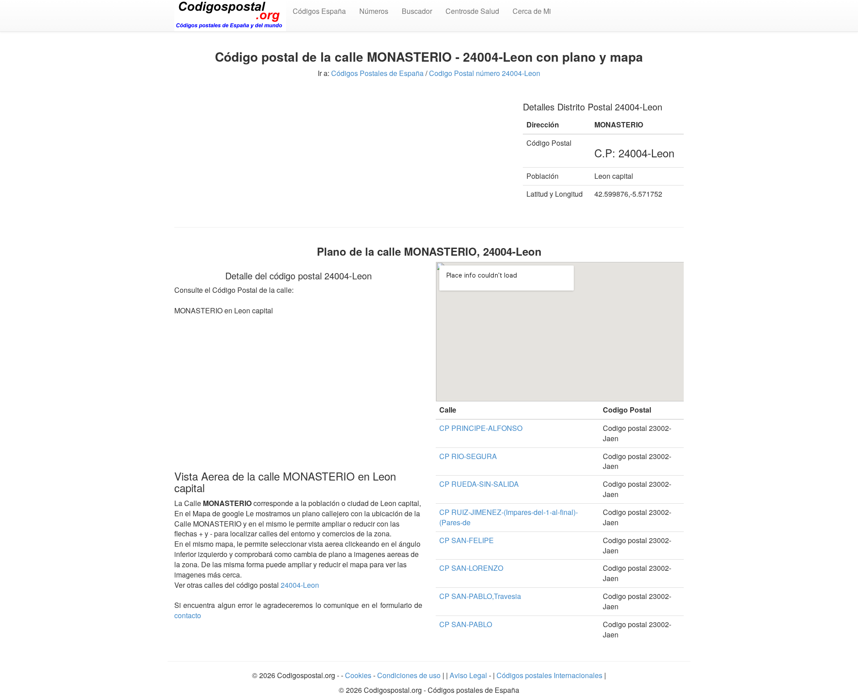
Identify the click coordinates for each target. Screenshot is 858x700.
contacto (187, 615)
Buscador (417, 11)
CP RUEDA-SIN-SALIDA (479, 484)
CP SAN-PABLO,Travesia (480, 596)
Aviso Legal (469, 675)
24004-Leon (300, 585)
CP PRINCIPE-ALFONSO (480, 428)
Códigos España (319, 11)
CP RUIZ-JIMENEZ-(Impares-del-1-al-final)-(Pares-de (508, 517)
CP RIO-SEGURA (468, 456)
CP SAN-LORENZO (471, 568)
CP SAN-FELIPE (466, 540)
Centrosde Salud (472, 11)
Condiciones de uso (409, 675)
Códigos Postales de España (377, 73)
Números (373, 11)
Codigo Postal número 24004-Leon (484, 73)
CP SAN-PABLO (465, 624)
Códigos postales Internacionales (549, 675)
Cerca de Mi (532, 11)
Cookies (359, 675)
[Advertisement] (341, 155)
